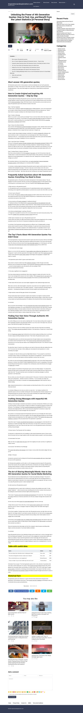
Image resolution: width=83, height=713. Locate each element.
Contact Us (23, 703)
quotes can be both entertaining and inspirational (25, 495)
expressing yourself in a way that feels (19, 322)
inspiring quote (28, 108)
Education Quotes (62, 50)
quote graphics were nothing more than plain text (37, 251)
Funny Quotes (54, 2)
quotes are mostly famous (36, 565)
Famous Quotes (36, 2)
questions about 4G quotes (43, 183)
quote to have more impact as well (36, 118)
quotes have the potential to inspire (20, 570)
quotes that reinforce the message (17, 450)
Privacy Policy (16, 703)
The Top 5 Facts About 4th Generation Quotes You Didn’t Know (25, 65)
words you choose (41, 405)
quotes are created (17, 334)
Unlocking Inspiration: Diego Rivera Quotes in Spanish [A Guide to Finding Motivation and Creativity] (18, 638)
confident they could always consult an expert (23, 214)
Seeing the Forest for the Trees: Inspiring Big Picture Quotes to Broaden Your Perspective (41, 614)
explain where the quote (22, 441)
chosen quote (49, 513)
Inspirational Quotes (62, 60)
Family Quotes (61, 51)
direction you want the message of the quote (27, 126)
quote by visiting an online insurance (24, 194)
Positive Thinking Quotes (63, 72)
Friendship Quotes (62, 54)
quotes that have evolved (38, 415)
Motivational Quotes (62, 66)
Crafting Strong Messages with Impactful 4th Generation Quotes (26, 69)
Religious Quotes (61, 73)
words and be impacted (34, 380)
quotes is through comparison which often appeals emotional (32, 143)
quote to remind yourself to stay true (28, 360)
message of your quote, (30, 153)
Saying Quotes (61, 75)
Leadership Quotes (62, 61)
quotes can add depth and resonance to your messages (29, 422)
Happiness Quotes (62, 57)
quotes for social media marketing (27, 501)
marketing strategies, (31, 262)
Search (58, 11)
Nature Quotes (62, 2)
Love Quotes (36, 6)
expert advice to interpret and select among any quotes (20, 229)
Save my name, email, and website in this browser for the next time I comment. (23, 694)
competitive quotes (36, 181)
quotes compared (22, 201)
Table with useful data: (17, 75)
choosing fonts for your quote (42, 276)
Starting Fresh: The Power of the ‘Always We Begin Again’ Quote (41, 656)
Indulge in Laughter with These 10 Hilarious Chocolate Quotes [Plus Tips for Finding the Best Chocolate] (42, 638)
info (10, 46)
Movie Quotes (46, 2)
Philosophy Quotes (62, 70)
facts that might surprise (32, 243)
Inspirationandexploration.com (20, 4)
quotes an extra (47, 253)
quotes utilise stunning (24, 254)
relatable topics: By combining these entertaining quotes (29, 519)
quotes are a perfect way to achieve (43, 264)
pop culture (10, 496)
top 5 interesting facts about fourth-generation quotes (37, 305)
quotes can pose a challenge (35, 580)
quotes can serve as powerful (20, 329)
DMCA (29, 703)
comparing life (40, 133)
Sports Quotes (61, 77)
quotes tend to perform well (36, 504)
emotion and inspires (15, 102)
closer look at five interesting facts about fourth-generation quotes (23, 244)
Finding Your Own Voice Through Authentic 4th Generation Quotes (26, 67)
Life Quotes (60, 63)
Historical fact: (15, 77)
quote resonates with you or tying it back (42, 458)
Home (9, 703)
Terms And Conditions (38, 703)
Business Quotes (61, 48)
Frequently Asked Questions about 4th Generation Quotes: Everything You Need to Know (31, 63)
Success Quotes (61, 79)
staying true (11, 365)
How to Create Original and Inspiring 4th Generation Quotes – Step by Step (28, 61)
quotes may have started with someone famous (39, 340)
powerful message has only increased (33, 407)
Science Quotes (61, 76)
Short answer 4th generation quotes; (19, 59)
